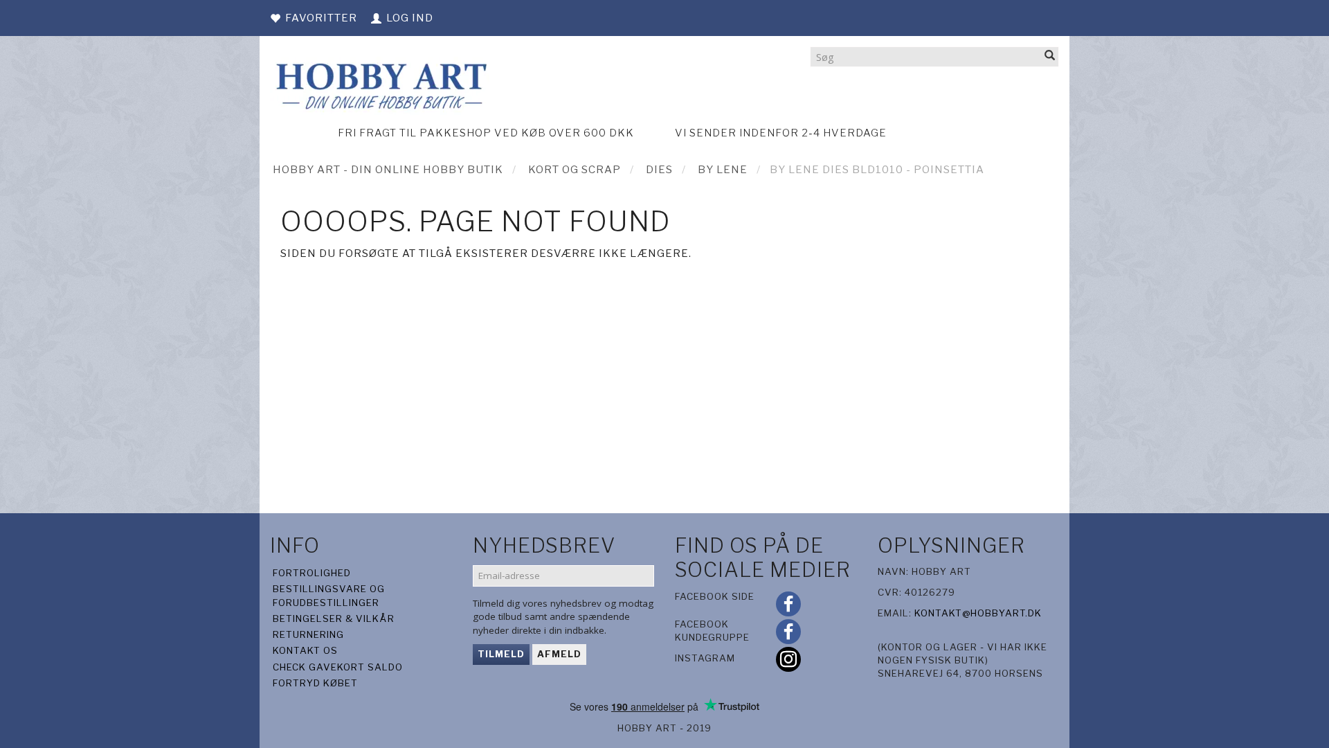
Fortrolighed (312, 572)
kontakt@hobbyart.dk (978, 612)
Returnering (308, 634)
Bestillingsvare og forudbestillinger (329, 595)
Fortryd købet (315, 682)
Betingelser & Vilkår (334, 618)
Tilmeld (501, 653)
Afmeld (559, 653)
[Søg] (1050, 56)
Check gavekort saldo (338, 667)
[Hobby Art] (379, 84)
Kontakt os (305, 650)
